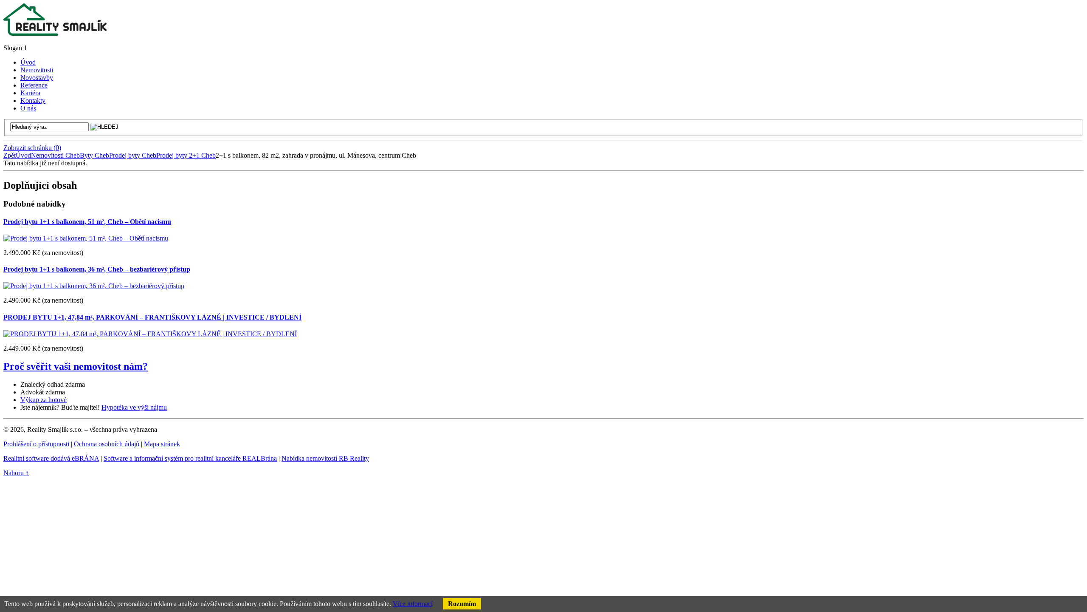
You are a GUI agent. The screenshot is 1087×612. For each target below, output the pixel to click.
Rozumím (462, 603)
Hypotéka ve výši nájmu (134, 407)
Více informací (413, 603)
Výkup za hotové (43, 399)
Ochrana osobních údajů (106, 444)
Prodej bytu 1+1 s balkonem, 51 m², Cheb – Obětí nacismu (87, 221)
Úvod (23, 155)
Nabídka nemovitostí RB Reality (325, 458)
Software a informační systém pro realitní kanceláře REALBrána (190, 458)
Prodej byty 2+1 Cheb (186, 155)
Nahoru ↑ (16, 472)
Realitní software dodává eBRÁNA (51, 458)
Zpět (9, 155)
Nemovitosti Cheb (55, 155)
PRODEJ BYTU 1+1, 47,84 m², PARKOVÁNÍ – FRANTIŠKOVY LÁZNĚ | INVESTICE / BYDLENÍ (152, 317)
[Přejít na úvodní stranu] (55, 33)
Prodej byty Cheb (132, 155)
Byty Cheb (94, 155)
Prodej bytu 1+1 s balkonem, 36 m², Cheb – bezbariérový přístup (96, 269)
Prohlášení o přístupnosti (36, 444)
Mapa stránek (162, 444)
